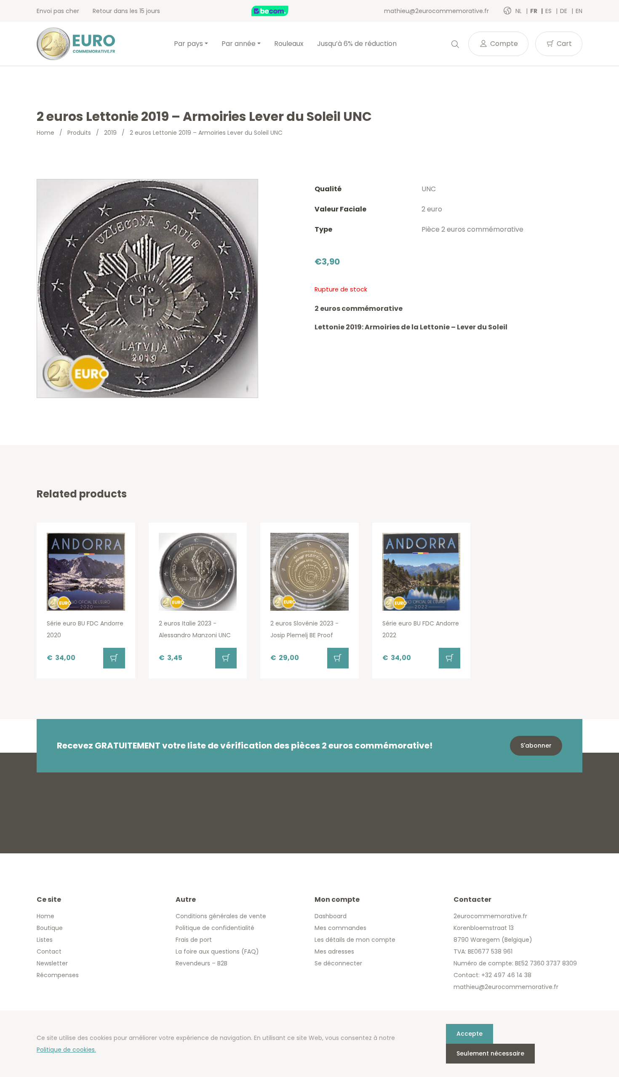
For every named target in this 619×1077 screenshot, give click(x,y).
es (549, 11)
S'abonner (536, 745)
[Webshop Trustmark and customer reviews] (279, 11)
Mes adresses (334, 951)
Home (45, 132)
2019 (110, 132)
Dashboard (331, 916)
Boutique (50, 928)
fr (534, 11)
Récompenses (58, 975)
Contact (49, 951)
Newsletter (52, 963)
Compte (503, 43)
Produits (79, 132)
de (564, 11)
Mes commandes (340, 928)
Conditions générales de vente (221, 916)
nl (519, 11)
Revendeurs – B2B (201, 963)
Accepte (469, 1033)
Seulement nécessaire (490, 1053)
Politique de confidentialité (215, 928)
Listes (45, 939)
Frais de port (194, 939)
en (579, 11)
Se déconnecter (338, 963)
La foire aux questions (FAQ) (217, 951)
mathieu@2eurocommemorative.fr (436, 11)
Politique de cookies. (66, 1049)
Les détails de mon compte (355, 939)
